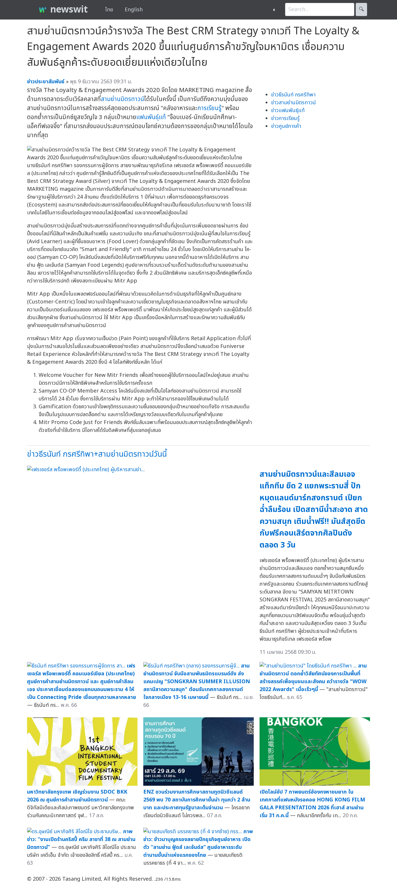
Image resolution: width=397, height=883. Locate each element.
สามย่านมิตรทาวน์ (122, 99)
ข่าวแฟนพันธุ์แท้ (288, 110)
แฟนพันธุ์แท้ (151, 117)
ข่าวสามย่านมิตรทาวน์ (293, 103)
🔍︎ (361, 9)
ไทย (109, 10)
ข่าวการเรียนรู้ (285, 118)
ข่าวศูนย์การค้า (286, 126)
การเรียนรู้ (209, 108)
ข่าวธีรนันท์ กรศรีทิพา (293, 95)
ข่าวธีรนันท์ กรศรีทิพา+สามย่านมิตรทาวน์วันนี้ (97, 454)
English (134, 10)
